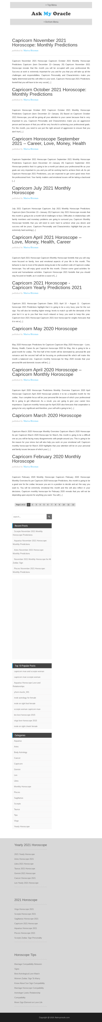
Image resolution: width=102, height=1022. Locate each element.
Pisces (17, 792)
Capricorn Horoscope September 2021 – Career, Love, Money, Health (49, 141)
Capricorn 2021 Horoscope (26, 923)
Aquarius (18, 741)
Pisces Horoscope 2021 (24, 933)
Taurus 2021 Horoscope (24, 868)
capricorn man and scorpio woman (29, 671)
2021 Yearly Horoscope (24, 854)
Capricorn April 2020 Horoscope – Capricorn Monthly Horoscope (46, 372)
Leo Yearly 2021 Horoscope (26, 883)
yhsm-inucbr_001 (21, 692)
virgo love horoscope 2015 (25, 720)
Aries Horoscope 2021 (24, 859)
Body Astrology (20, 752)
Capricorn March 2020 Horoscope (46, 415)
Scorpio (17, 803)
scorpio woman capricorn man (27, 709)
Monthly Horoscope (22, 786)
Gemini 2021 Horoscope (24, 873)
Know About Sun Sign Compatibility (29, 983)
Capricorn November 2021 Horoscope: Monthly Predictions (45, 42)
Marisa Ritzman (31, 50)
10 (64, 505)
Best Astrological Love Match (27, 973)
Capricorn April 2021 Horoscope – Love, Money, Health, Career (46, 239)
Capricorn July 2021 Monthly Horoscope (41, 190)
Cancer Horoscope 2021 (25, 878)
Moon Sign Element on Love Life (28, 1002)
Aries (16, 746)
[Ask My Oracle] (51, 13)
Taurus (17, 809)
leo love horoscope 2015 (24, 715)
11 (68, 505)
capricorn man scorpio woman (27, 677)
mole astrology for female (25, 698)
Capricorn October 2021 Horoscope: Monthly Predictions (49, 92)
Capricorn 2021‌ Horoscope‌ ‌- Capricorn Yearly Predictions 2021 (47, 285)
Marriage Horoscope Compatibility (29, 988)
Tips (16, 815)
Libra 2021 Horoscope (23, 864)
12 (73, 505)
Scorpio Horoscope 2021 (25, 914)
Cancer (17, 758)
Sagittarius (18, 798)
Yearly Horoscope (22, 826)
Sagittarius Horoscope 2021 (26, 919)
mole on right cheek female (25, 726)
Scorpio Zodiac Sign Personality (28, 938)
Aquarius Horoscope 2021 (25, 928)
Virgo (16, 821)
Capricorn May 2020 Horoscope (44, 328)
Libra (16, 781)
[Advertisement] (22, 618)
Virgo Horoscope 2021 (24, 909)
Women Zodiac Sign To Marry (27, 978)
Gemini (17, 769)
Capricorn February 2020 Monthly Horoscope (46, 459)
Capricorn (18, 764)
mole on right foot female (24, 703)
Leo (15, 775)
